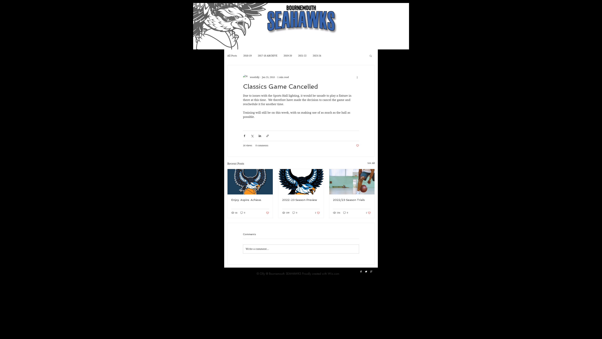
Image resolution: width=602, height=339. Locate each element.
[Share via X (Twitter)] (252, 135)
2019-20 (288, 55)
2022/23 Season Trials (349, 200)
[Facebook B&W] (361, 272)
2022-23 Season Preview (299, 200)
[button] (370, 55)
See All (371, 163)
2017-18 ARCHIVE (267, 55)
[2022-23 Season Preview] (301, 181)
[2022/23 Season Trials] (352, 181)
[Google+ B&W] (371, 272)
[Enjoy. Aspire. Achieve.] (250, 181)
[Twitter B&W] (366, 272)
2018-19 (247, 55)
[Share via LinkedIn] (259, 135)
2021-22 (302, 55)
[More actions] (357, 77)
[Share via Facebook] (244, 135)
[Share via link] (267, 135)
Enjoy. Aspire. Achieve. (246, 200)
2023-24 (317, 55)
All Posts (232, 55)
